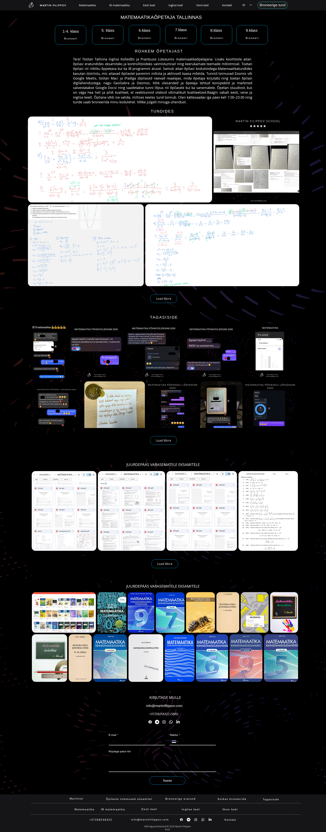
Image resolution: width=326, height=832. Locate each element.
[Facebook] (150, 722)
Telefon (175, 734)
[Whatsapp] (171, 722)
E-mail (113, 734)
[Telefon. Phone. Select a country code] (175, 741)
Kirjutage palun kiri (120, 751)
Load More (163, 299)
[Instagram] (164, 722)
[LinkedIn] (178, 722)
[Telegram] (157, 722)
